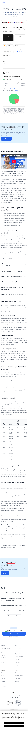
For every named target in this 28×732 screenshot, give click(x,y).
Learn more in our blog (13, 615)
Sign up (4, 573)
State (4, 61)
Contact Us (4, 686)
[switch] (4, 73)
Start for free (5, 139)
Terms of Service (19, 675)
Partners (3, 678)
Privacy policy (18, 672)
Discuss (17, 659)
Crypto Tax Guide (19, 654)
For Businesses (4, 662)
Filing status (5, 67)
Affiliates (3, 681)
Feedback (17, 662)
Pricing (16, 645)
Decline (14, 725)
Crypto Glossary (19, 656)
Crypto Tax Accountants (21, 651)
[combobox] (5, 45)
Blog (2, 672)
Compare (17, 665)
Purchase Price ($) (7, 43)
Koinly (4, 185)
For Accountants (5, 660)
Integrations (4, 645)
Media (2, 684)
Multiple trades (20, 39)
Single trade (8, 39)
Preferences (14, 728)
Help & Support (19, 648)
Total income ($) (6, 55)
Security (17, 681)
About (2, 675)
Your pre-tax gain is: (19, 49)
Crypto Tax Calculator (6, 648)
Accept (14, 722)
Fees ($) (4, 49)
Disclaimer (17, 678)
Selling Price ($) (18, 43)
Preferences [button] (22, 718)
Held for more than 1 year (11, 72)
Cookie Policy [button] (18, 717)
